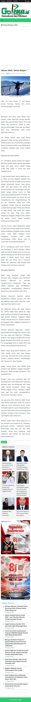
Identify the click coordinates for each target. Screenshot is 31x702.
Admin (8, 73)
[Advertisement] (15, 45)
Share (4, 442)
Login (28, 1)
